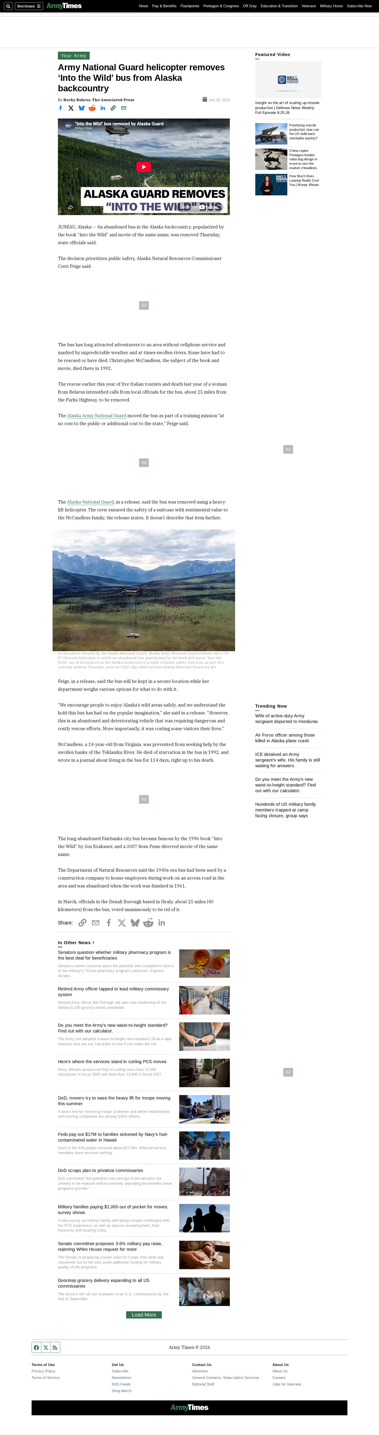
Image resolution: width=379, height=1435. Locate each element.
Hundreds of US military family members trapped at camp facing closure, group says (285, 810)
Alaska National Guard (90, 502)
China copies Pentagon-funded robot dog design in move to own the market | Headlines (303, 159)
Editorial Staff (203, 1384)
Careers (279, 1377)
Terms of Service (45, 1377)
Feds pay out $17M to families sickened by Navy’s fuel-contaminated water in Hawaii (113, 1137)
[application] (288, 79)
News (143, 6)
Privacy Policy (43, 1371)
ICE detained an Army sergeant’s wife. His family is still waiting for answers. (287, 760)
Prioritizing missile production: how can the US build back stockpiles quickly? (304, 131)
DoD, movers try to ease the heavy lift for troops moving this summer (114, 1101)
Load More (144, 1315)
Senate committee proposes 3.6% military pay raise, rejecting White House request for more (110, 1246)
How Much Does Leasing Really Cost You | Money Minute (304, 180)
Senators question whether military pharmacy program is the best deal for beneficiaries (114, 955)
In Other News (74, 942)
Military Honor (331, 6)
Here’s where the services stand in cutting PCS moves (112, 1061)
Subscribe (120, 1371)
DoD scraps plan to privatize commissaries (100, 1170)
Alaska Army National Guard (96, 416)
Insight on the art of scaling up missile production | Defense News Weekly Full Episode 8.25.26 (287, 108)
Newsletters (121, 1377)
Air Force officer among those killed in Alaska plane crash (285, 738)
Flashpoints (190, 6)
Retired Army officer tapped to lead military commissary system (113, 991)
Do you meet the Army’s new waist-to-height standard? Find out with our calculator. (113, 1028)
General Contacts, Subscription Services (225, 1377)
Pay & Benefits (164, 6)
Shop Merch (122, 1391)
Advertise (200, 1371)
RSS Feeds (121, 1384)
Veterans (309, 6)
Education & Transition (279, 6)
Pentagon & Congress (221, 6)
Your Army (74, 55)
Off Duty (250, 6)
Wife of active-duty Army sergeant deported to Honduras (286, 718)
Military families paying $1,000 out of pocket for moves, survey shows (113, 1209)
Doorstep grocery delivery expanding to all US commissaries (103, 1283)
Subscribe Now (359, 6)
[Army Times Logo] (64, 6)
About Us (280, 1371)
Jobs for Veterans (286, 1384)
